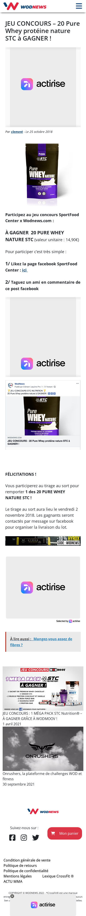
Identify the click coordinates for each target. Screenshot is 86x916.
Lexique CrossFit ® (58, 876)
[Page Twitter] (35, 838)
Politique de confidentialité (26, 870)
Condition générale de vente (27, 860)
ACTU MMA (13, 881)
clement (17, 132)
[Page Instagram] (24, 838)
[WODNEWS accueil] (25, 6)
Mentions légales (18, 876)
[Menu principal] (79, 6)
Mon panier (68, 833)
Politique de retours (20, 865)
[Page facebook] (12, 838)
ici (25, 270)
